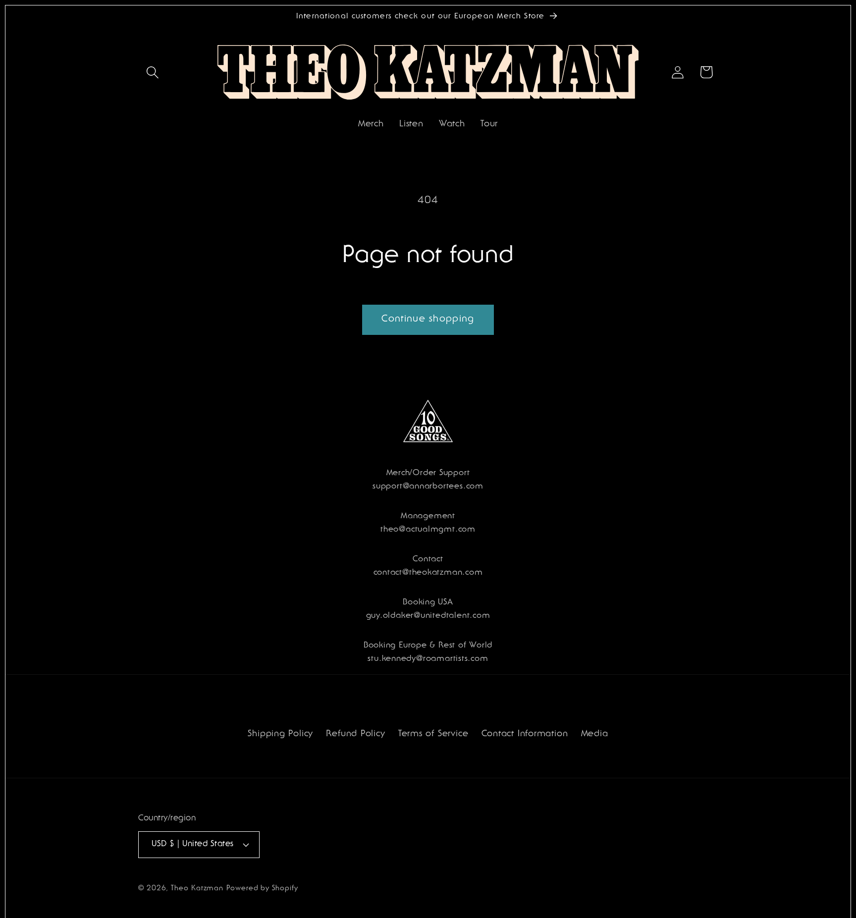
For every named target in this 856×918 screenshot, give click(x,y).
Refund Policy (355, 734)
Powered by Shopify (262, 888)
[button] (152, 72)
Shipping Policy (280, 734)
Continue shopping (427, 319)
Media (594, 734)
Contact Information (525, 734)
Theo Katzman (197, 888)
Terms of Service (433, 734)
